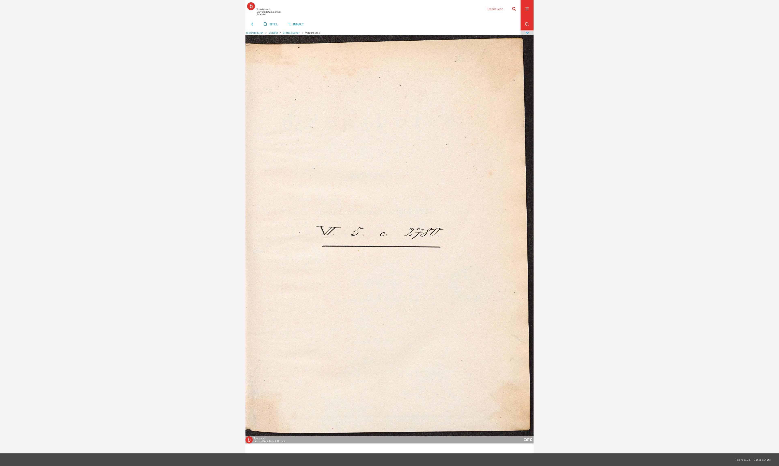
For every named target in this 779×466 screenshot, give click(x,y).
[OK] (514, 8)
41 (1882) (273, 32)
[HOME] (264, 8)
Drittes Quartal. (291, 32)
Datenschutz (762, 459)
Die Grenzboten (254, 32)
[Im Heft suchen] (527, 23)
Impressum (743, 459)
